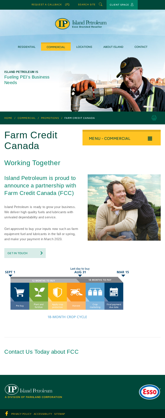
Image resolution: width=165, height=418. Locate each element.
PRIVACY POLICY (21, 414)
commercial (27, 118)
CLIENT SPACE (119, 4)
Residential (26, 46)
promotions (50, 118)
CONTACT (140, 46)
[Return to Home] (33, 387)
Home (8, 118)
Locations (84, 46)
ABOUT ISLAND (113, 46)
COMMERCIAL (56, 47)
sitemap (59, 414)
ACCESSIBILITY (43, 414)
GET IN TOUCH (18, 253)
